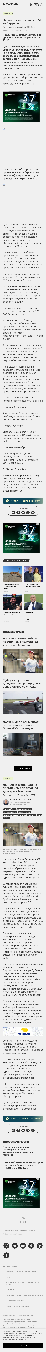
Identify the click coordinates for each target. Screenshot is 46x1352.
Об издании (12, 1266)
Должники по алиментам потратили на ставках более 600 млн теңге (21, 725)
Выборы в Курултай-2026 (18, 1306)
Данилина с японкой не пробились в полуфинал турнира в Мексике (20, 642)
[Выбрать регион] (30, 4)
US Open (7, 809)
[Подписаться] (41, 1234)
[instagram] (6, 1246)
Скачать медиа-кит (15, 1301)
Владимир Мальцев (20, 799)
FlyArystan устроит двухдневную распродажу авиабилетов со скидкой (22, 683)
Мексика (22, 815)
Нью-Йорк (31, 815)
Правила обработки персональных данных (22, 1283)
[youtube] (23, 1246)
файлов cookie (23, 1339)
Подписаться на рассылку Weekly (20, 1231)
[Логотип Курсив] (11, 4)
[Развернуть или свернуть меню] (41, 4)
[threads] (40, 1246)
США (39, 815)
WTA (13, 809)
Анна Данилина (10, 812)
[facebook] (6, 1255)
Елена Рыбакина (10, 815)
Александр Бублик (24, 809)
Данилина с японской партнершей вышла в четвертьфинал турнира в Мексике (18, 1151)
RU (36, 5)
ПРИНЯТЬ (23, 1346)
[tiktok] (31, 1246)
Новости (8, 13)
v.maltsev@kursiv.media (19, 804)
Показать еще (23, 768)
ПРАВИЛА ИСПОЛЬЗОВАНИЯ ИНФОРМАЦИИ (25, 1295)
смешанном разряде (15, 955)
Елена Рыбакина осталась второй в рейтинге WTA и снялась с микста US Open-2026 (23, 1165)
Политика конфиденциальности (22, 1272)
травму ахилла (26, 991)
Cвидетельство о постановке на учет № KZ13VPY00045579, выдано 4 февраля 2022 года (19, 1327)
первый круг (30, 884)
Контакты (11, 1290)
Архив (9, 1277)
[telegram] (15, 1246)
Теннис (6, 818)
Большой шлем (24, 812)
